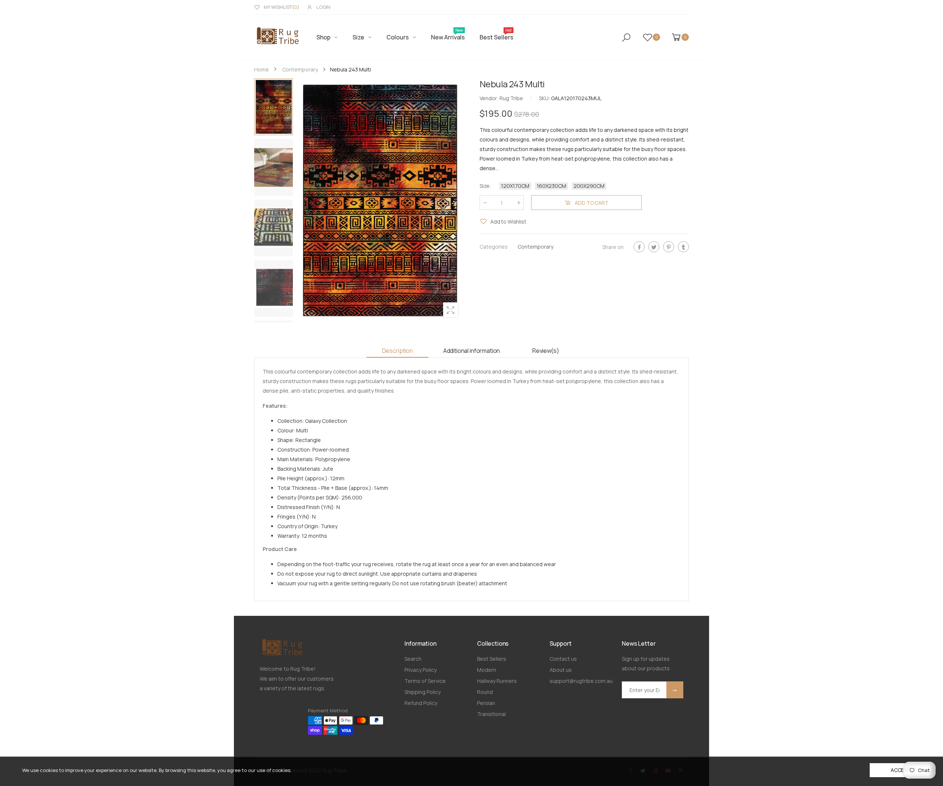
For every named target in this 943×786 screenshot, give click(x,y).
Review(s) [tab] (545, 351)
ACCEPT (901, 769)
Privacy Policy (420, 669)
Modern (486, 669)
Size (485, 185)
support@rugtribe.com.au (581, 680)
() (281, 7)
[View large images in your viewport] (450, 309)
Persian (486, 702)
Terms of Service (425, 680)
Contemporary (535, 246)
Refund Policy (420, 702)
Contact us (563, 658)
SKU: (545, 98)
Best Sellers (491, 658)
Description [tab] (397, 351)
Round (485, 691)
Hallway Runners (497, 680)
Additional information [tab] (471, 351)
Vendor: (489, 98)
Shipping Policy (422, 691)
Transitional (491, 713)
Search (412, 658)
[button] (454, 200)
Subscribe (674, 689)
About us (561, 669)
